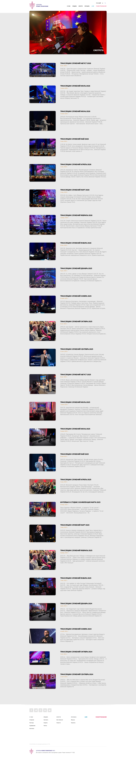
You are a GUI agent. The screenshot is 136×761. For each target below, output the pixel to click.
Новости (59, 722)
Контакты (31, 728)
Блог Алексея (60, 719)
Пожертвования (101, 6)
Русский (98, 3)
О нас (68, 6)
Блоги (81, 6)
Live (93, 6)
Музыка (87, 6)
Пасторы (31, 722)
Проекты (73, 722)
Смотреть (46, 719)
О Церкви (31, 719)
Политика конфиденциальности (39, 744)
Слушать (46, 722)
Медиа (74, 6)
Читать (45, 725)
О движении (32, 725)
